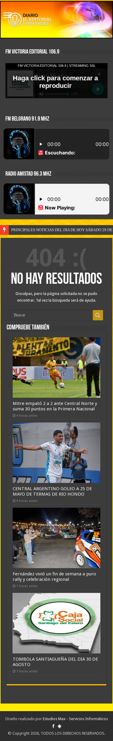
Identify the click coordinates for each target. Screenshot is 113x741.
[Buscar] (98, 315)
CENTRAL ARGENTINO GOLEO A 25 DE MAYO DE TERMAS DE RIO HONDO (52, 491)
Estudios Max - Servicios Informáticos (75, 719)
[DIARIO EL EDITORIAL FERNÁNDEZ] (56, 19)
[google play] (59, 726)
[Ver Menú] (8, 16)
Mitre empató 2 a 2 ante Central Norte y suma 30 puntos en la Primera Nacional (55, 406)
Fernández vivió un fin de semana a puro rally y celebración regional (54, 576)
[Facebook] (53, 726)
